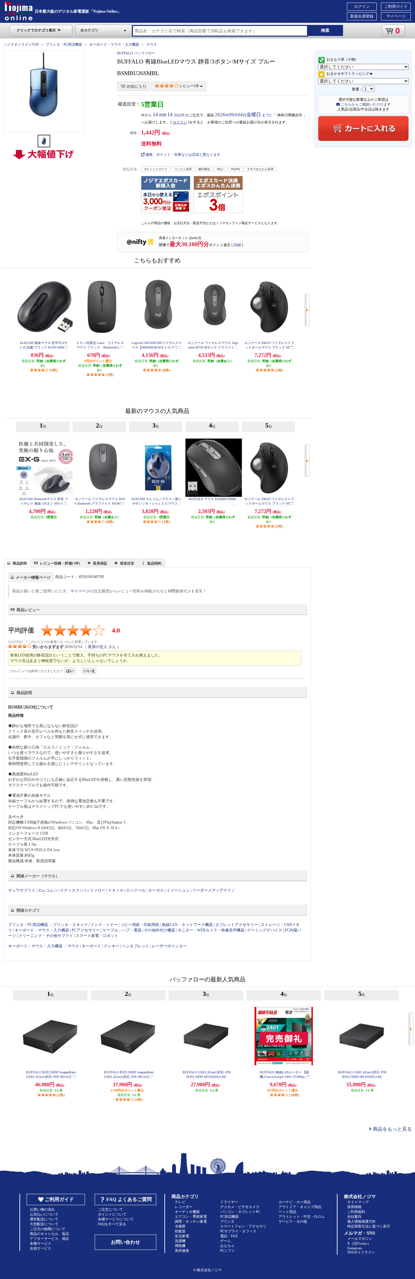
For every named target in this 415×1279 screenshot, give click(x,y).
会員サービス (40, 1248)
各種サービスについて (116, 1219)
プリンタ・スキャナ (70, 924)
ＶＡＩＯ (116, 890)
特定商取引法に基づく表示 (368, 1226)
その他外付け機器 (159, 930)
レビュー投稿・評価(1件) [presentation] (60, 563)
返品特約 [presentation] (154, 563)
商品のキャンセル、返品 (49, 1234)
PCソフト (227, 1250)
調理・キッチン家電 (191, 1221)
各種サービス (40, 1243)
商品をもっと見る (392, 1129)
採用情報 (354, 1207)
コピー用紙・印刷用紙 (139, 924)
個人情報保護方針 (361, 1221)
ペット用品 (287, 1212)
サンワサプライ (21, 890)
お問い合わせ (125, 1242)
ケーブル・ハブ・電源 (121, 930)
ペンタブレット (135, 946)
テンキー (111, 946)
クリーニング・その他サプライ (45, 935)
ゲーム (225, 1241)
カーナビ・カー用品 (295, 1202)
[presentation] (16, 562)
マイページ (396, 16)
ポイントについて (112, 1214)
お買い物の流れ (42, 1209)
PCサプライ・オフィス (238, 1231)
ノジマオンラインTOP (21, 44)
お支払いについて (44, 1214)
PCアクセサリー (86, 930)
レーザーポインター (169, 946)
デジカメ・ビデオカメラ (239, 1207)
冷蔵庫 (180, 1226)
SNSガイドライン (361, 1252)
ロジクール (136, 890)
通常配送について (44, 1219)
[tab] (17, 563)
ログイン (362, 6)
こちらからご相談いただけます (365, 104)
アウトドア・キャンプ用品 (300, 1207)
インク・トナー (104, 924)
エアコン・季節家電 (191, 1216)
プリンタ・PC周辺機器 (64, 44)
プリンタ (227, 1221)
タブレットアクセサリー (236, 924)
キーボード (91, 946)
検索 (325, 30)
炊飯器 (180, 1231)
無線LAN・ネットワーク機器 (187, 924)
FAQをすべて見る (112, 1224)
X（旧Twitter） (359, 1243)
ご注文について (110, 1209)
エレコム (45, 890)
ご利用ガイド (396, 6)
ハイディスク (67, 890)
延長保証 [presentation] (100, 563)
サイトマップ (358, 1202)
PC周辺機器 (229, 1216)
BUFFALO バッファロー (136, 53)
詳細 (237, 245)
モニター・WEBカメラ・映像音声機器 (211, 930)
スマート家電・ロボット (97, 935)
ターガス (156, 890)
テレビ (180, 1202)
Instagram (354, 1248)
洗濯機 (180, 1241)
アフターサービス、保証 (49, 1238)
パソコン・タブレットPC (240, 1212)
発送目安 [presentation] (127, 563)
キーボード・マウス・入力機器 (114, 44)
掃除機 (180, 1246)
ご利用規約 (356, 1212)
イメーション (178, 890)
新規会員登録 (362, 16)
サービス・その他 (293, 1221)
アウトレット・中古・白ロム (302, 1216)
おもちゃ (227, 1246)
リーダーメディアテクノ (213, 890)
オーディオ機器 (187, 1212)
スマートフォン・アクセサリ (243, 1226)
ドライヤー (229, 1202)
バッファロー (93, 890)
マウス (151, 44)
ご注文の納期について (47, 1229)
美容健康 (182, 1250)
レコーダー (184, 1207)
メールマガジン (359, 1238)
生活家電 (182, 1236)
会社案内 (354, 1216)
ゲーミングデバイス (264, 930)
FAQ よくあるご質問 (129, 1199)
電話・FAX (229, 1236)
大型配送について (44, 1224)
